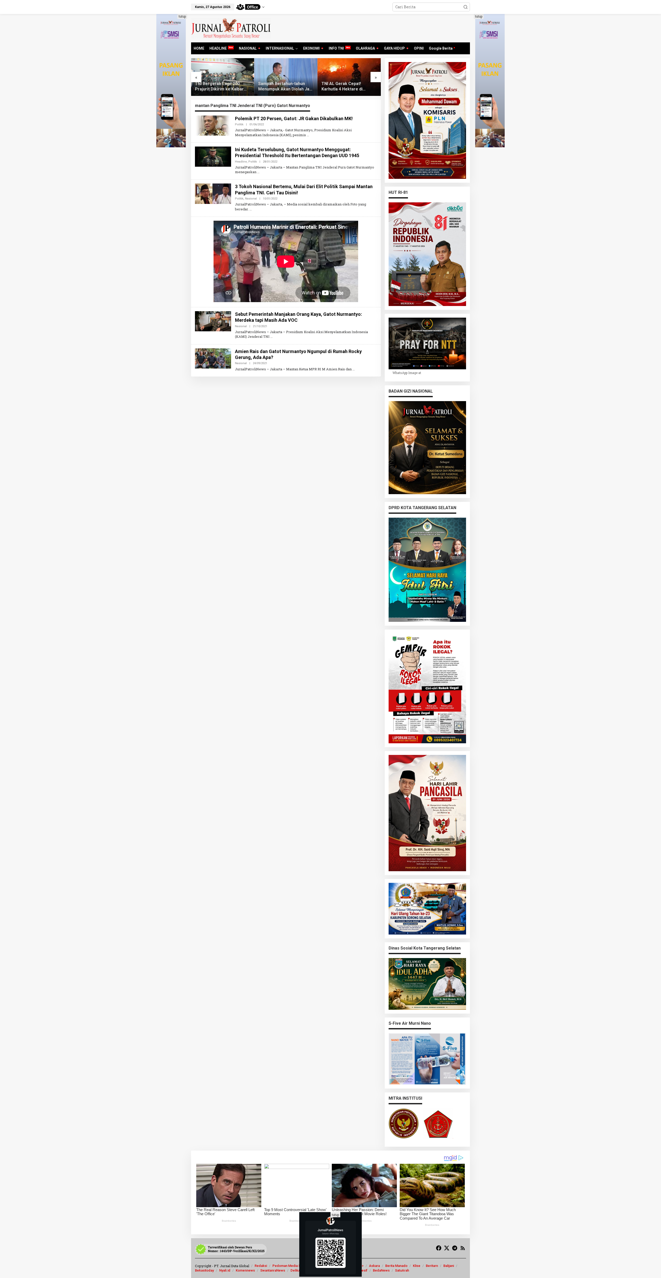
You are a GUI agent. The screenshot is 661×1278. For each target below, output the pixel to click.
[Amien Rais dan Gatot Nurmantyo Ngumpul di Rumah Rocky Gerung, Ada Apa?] (353, 369)
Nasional (251, 198)
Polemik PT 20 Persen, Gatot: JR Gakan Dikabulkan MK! (294, 118)
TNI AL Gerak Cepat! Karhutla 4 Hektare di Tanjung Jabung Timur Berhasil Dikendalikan (280, 86)
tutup (182, 16)
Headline (241, 161)
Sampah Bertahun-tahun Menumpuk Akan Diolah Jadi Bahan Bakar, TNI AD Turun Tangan (222, 86)
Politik (239, 124)
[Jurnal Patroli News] (231, 27)
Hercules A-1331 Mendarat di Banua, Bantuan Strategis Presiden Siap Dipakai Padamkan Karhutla (348, 86)
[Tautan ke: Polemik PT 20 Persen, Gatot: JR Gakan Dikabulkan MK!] (213, 125)
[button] (465, 7)
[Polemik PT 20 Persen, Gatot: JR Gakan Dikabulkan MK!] (308, 135)
